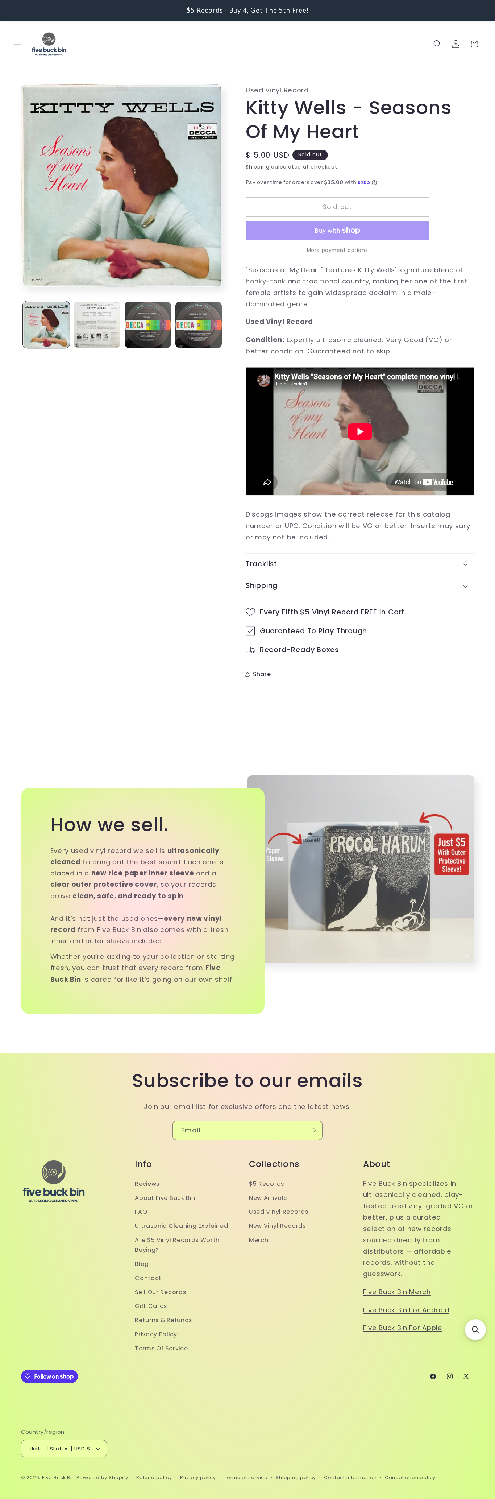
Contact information (350, 1477)
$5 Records (266, 1184)
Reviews (147, 1184)
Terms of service (246, 1477)
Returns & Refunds (163, 1320)
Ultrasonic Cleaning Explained (181, 1226)
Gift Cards (151, 1306)
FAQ (141, 1212)
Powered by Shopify (102, 1477)
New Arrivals (268, 1198)
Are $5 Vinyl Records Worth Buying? (177, 1245)
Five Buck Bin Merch (397, 1291)
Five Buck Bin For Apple (402, 1328)
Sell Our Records (160, 1292)
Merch (258, 1240)
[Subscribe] (313, 1130)
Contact (148, 1278)
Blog (142, 1264)
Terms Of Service (161, 1348)
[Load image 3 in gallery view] (148, 325)
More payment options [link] (337, 250)
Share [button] (262, 674)
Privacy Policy (156, 1334)
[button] (17, 44)
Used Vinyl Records (278, 1212)
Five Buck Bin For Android (406, 1309)
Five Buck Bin (58, 1477)
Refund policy (154, 1477)
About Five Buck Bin (165, 1198)
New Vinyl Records (277, 1226)
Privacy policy (198, 1477)
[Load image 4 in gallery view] (198, 325)
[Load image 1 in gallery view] (46, 325)
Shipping (257, 166)
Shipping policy (296, 1477)
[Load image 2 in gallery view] (97, 325)
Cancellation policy (410, 1477)
